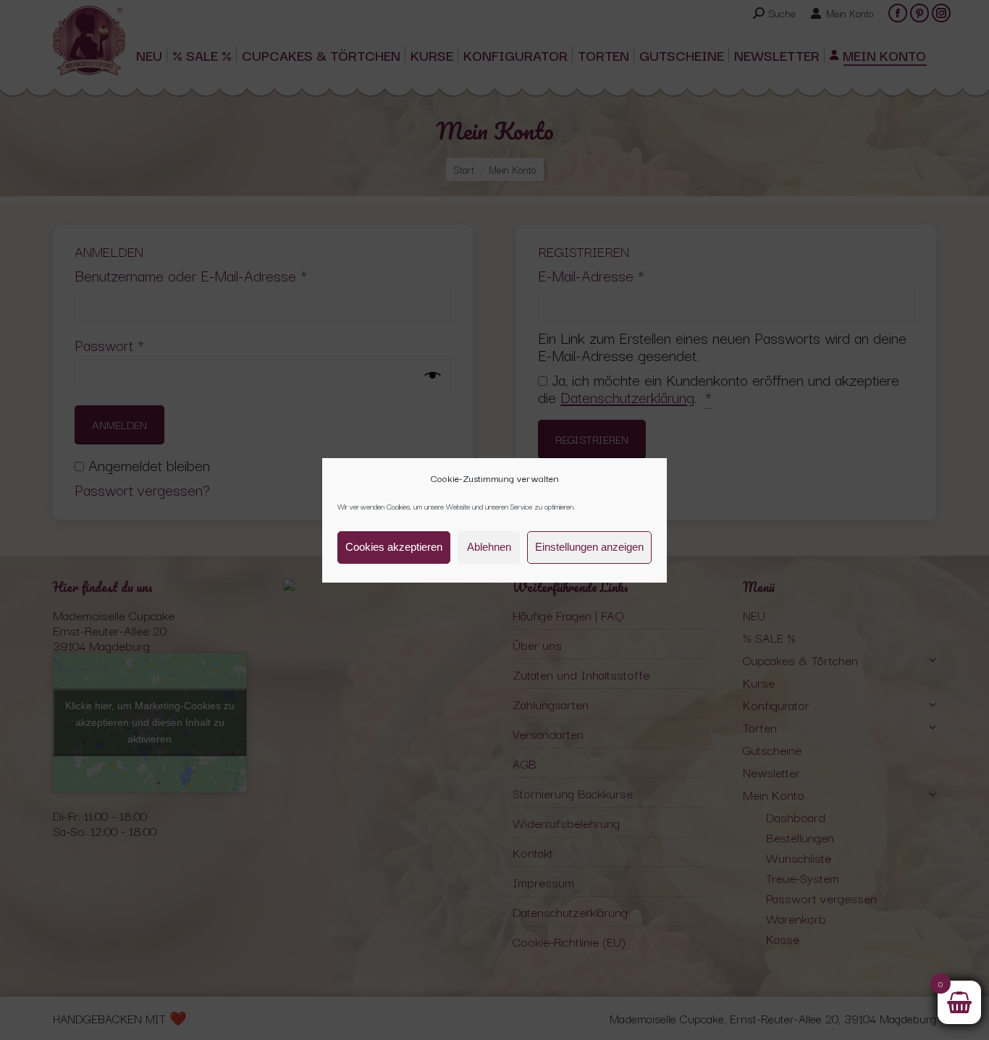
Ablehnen (489, 547)
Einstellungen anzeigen (589, 547)
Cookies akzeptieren (393, 547)
